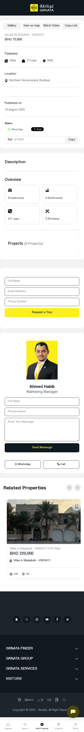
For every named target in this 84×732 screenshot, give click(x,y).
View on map (31, 25)
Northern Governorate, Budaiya (29, 80)
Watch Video (51, 25)
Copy (71, 139)
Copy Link (71, 25)
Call (62, 464)
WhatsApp (24, 464)
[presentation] (69, 488)
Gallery (11, 25)
